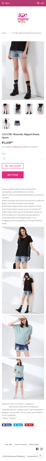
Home (4, 33)
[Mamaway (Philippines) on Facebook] (37, 449)
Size (3, 154)
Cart (42, 3)
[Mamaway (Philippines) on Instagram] (41, 449)
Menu (7, 3)
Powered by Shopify (34, 456)
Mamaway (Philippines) (16, 456)
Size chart (8, 444)
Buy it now (13, 175)
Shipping (16, 147)
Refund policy (34, 444)
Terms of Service (21, 444)
